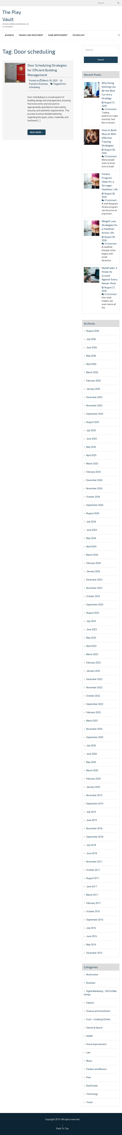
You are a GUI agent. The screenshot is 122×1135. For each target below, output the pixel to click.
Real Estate (92, 1085)
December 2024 (94, 480)
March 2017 (92, 895)
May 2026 (91, 356)
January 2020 (93, 787)
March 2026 (92, 372)
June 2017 (91, 886)
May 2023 (91, 637)
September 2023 (94, 604)
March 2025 (92, 463)
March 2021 (92, 720)
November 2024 (94, 488)
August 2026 (92, 331)
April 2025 (91, 455)
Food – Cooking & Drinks (98, 1019)
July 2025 (91, 430)
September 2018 (94, 837)
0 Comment (111, 109)
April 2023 (91, 646)
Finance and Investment (31, 35)
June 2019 (91, 820)
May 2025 (91, 447)
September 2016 (94, 919)
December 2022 (94, 679)
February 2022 (93, 712)
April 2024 (91, 546)
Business (9, 35)
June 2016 (91, 936)
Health (89, 1036)
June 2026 (91, 347)
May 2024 (91, 538)
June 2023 (91, 629)
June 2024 (91, 530)
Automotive (92, 974)
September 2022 (94, 704)
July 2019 (91, 812)
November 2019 (94, 795)
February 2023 (93, 662)
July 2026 (91, 339)
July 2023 (91, 621)
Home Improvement (58, 35)
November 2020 (94, 729)
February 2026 (93, 380)
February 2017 (93, 903)
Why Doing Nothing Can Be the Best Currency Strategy (109, 90)
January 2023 (93, 671)
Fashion (90, 1003)
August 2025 (92, 422)
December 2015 (94, 953)
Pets (88, 1077)
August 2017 (92, 878)
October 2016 (93, 911)
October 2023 (93, 596)
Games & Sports (94, 1027)
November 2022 (94, 687)
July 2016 (91, 928)
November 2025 (94, 405)
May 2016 (91, 944)
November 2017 (94, 861)
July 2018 (91, 845)
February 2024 (93, 563)
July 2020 (91, 745)
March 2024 (92, 555)
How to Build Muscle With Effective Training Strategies (109, 138)
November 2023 (94, 588)
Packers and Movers (96, 1069)
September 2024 (94, 505)
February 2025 (93, 472)
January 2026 (93, 389)
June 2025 (91, 438)
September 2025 (94, 414)
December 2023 (94, 579)
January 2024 (93, 571)
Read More (36, 132)
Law (88, 1052)
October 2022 (93, 696)
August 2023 (92, 613)
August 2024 (92, 513)
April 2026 (91, 364)
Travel (89, 1102)
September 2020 (94, 737)
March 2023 (92, 654)
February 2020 (93, 778)
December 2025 (94, 397)
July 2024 (91, 521)
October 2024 (93, 496)
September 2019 (94, 803)
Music (89, 1061)
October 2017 (93, 870)
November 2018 (94, 828)
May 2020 (91, 762)
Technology (78, 35)
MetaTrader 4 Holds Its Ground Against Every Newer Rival (109, 275)
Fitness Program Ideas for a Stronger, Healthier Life (110, 181)
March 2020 (92, 770)
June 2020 (91, 754)
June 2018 (91, 853)
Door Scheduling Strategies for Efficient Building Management (47, 70)
